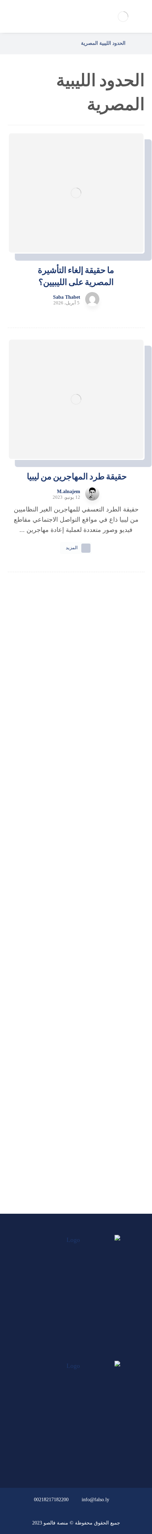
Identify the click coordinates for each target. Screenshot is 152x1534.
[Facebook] (89, 1354)
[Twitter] (76, 1354)
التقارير (72, 1123)
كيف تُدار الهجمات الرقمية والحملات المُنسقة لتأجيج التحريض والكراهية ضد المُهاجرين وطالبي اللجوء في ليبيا (76, 702)
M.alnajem (68, 492)
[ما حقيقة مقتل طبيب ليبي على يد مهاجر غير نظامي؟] (76, 883)
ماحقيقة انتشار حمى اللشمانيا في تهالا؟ (76, 768)
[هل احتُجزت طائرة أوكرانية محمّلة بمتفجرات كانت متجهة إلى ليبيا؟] (76, 958)
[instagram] (62, 1354)
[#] (96, 1460)
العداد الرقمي (71, 1160)
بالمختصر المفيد (71, 1104)
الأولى (72, 1085)
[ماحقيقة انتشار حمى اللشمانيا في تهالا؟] (76, 742)
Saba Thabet (66, 297)
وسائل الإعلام (72, 1142)
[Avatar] (92, 299)
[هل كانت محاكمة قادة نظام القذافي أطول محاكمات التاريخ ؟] (76, 808)
